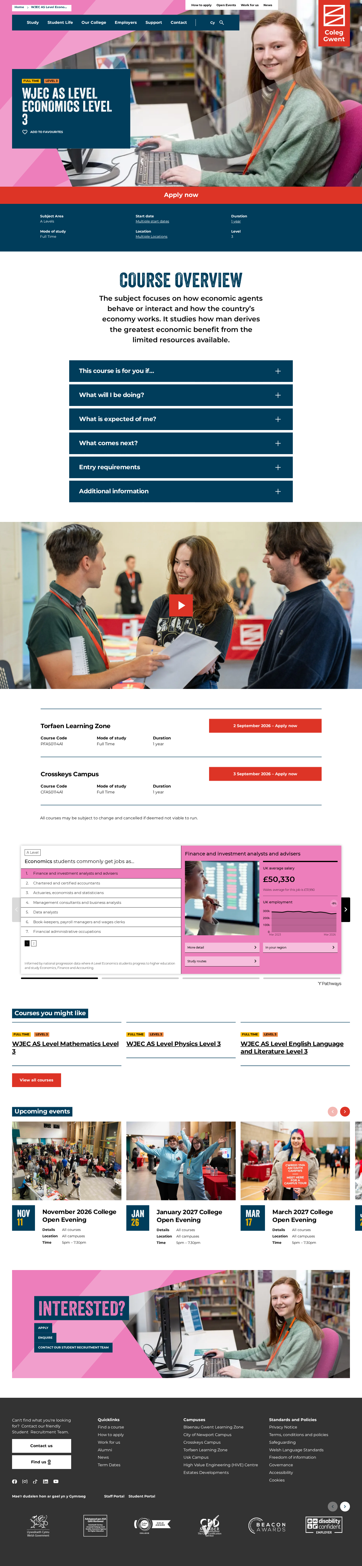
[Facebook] (14, 1481)
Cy (212, 22)
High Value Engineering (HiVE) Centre (220, 1465)
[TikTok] (35, 1481)
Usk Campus (196, 1457)
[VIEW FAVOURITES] (328, 1559)
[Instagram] (24, 1481)
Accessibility (281, 1472)
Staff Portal (114, 1496)
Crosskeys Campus (202, 1442)
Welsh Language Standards (296, 1450)
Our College (94, 23)
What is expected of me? (117, 419)
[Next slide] (345, 1112)
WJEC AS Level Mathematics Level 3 (65, 1048)
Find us (38, 1462)
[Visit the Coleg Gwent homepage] (334, 23)
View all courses (36, 1080)
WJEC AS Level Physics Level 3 (173, 1044)
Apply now (181, 195)
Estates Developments (206, 1472)
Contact (179, 23)
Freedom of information (292, 1457)
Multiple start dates (152, 221)
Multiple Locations (151, 236)
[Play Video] (181, 605)
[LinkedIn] (45, 1481)
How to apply (201, 5)
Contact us (41, 1446)
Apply (43, 1328)
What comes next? (108, 443)
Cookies (277, 1480)
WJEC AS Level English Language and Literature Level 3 (292, 1048)
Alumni (105, 1450)
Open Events (226, 5)
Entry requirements (109, 467)
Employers (126, 23)
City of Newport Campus (207, 1435)
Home (19, 7)
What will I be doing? (111, 395)
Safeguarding (282, 1442)
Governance (281, 1465)
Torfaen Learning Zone (205, 1450)
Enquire (45, 1338)
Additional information (113, 491)
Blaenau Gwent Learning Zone (213, 1427)
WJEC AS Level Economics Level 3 (50, 7)
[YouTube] (55, 1481)
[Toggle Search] (222, 23)
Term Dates (109, 1465)
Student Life (60, 23)
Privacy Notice (283, 1427)
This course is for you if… (116, 371)
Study (33, 23)
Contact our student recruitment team (73, 1347)
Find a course (111, 1427)
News (267, 5)
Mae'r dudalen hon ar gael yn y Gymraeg (49, 1496)
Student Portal (142, 1496)
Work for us (250, 5)
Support (154, 23)
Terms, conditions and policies (298, 1435)
